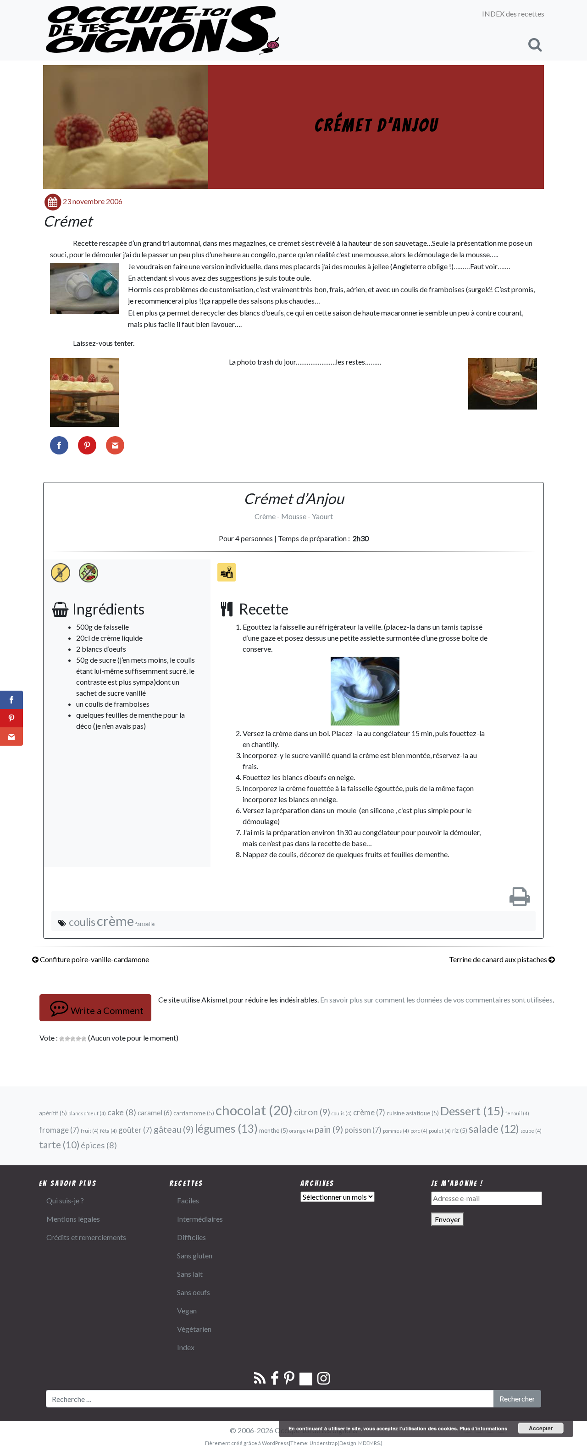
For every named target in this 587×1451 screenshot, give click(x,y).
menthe (273, 1130)
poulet (440, 1131)
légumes (226, 1128)
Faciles (188, 1200)
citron (312, 1112)
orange (301, 1131)
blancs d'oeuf (87, 1113)
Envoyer (447, 1219)
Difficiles (191, 1237)
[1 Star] (62, 1038)
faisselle (145, 924)
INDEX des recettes (513, 13)
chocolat (254, 1110)
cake (121, 1112)
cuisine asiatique (413, 1113)
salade (494, 1128)
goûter (135, 1130)
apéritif (53, 1113)
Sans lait (190, 1273)
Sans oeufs (193, 1292)
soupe (531, 1131)
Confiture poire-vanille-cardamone (94, 959)
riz (459, 1130)
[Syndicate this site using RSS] (261, 1380)
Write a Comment (107, 1010)
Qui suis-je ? (65, 1200)
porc (418, 1131)
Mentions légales (73, 1218)
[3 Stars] (73, 1038)
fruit (90, 1131)
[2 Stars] (67, 1038)
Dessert (472, 1111)
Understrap (324, 1443)
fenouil (517, 1113)
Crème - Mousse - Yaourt (294, 516)
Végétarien (194, 1328)
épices (99, 1145)
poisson (363, 1130)
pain (329, 1129)
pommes (396, 1131)
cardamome (193, 1113)
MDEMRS (369, 1443)
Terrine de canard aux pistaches (498, 959)
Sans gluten (194, 1255)
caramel (155, 1112)
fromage (59, 1130)
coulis (82, 921)
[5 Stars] (84, 1038)
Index (185, 1347)
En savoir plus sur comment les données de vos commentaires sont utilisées (436, 999)
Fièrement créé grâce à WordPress (247, 1443)
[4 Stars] (78, 1038)
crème (115, 921)
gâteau (174, 1129)
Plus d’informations (483, 1428)
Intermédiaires (200, 1218)
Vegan (187, 1310)
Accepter (541, 1428)
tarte (59, 1144)
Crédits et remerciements (86, 1237)
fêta (108, 1131)
